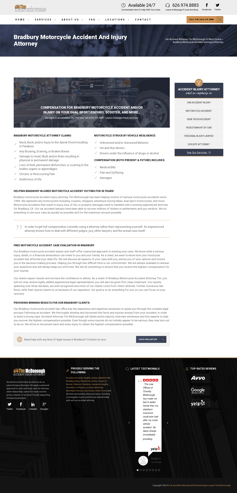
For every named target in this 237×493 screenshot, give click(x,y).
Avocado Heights (82, 378)
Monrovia (98, 387)
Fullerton (77, 384)
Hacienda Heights (100, 384)
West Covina (101, 390)
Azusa (95, 378)
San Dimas (89, 390)
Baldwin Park (104, 378)
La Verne (89, 387)
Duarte (101, 381)
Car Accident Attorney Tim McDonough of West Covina (193, 39)
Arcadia (69, 378)
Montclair (70, 390)
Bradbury (70, 381)
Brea (77, 381)
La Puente (79, 387)
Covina (94, 381)
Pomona (79, 390)
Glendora (86, 384)
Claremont (85, 381)
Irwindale (70, 387)
